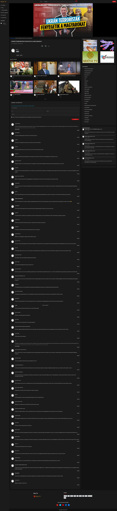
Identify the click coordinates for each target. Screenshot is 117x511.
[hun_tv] (1, 23)
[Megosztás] (48, 46)
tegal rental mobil (17, 312)
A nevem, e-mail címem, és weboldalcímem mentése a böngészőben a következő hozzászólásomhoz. (26, 117)
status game (17, 422)
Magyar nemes (86, 93)
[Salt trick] (12, 444)
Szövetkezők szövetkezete (88, 115)
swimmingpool (17, 205)
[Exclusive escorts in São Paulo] (12, 177)
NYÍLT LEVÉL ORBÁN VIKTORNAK (41, 75)
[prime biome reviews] (12, 161)
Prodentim (16, 153)
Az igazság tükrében (87, 72)
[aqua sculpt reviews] (12, 269)
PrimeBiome (17, 284)
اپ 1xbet (16, 139)
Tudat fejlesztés (86, 119)
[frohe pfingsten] (12, 133)
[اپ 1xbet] (12, 140)
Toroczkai (18, 55)
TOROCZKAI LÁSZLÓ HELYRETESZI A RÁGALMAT (68, 75)
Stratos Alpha (17, 333)
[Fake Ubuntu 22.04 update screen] (12, 276)
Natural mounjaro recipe (18, 401)
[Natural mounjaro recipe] (12, 402)
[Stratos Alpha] (12, 334)
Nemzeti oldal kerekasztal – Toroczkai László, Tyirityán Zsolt (22, 75)
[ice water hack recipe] (12, 255)
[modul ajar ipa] (12, 299)
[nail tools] (12, 147)
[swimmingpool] (12, 206)
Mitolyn (16, 394)
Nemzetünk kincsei (87, 99)
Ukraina (21, 55)
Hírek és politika (20, 43)
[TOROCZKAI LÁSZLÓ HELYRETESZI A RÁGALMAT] (69, 68)
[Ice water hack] (12, 481)
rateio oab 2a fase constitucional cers (20, 349)
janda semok (17, 319)
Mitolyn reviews (17, 429)
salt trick (16, 247)
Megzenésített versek (87, 95)
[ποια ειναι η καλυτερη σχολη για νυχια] (12, 465)
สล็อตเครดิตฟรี (17, 473)
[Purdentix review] (12, 416)
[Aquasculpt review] (12, 359)
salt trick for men (17, 240)
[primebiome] (12, 227)
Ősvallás (85, 103)
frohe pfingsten (17, 132)
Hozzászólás (75, 119)
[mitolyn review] (12, 262)
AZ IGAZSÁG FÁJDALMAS (40, 94)
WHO (65, 497)
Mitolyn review (17, 436)
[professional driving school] (12, 366)
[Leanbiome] (12, 213)
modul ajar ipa (17, 298)
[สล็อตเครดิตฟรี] (12, 474)
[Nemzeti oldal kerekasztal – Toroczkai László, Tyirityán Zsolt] (21, 68)
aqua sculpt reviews (18, 268)
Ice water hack (17, 480)
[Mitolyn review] (12, 437)
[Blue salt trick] (12, 451)
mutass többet (17, 129)
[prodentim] (12, 168)
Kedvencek (4, 15)
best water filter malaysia (19, 291)
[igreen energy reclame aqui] (12, 388)
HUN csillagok (86, 91)
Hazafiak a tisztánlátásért (88, 87)
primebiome (17, 226)
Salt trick (16, 443)
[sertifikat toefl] (12, 220)
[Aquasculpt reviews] (12, 381)
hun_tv (4, 23)
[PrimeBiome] (12, 285)
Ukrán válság (86, 121)
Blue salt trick (17, 450)
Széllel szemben (86, 111)
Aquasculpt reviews (18, 380)
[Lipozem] (12, 192)
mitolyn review (17, 261)
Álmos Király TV (86, 74)
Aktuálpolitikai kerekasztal (88, 70)
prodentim (16, 167)
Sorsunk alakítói (86, 107)
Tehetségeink (86, 117)
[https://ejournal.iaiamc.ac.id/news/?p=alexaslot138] (12, 327)
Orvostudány (86, 101)
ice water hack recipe (18, 254)
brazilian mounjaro (17, 233)
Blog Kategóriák (4, 10)
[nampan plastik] (12, 184)
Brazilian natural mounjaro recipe (20, 408)
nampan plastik (17, 183)
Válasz (78, 130)
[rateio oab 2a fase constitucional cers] (12, 350)
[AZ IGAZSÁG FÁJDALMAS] (45, 86)
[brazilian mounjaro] (12, 234)
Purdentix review (17, 415)
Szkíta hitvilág (86, 113)
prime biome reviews (18, 160)
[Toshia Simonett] (12, 124)
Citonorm (85, 76)
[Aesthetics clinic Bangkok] (12, 373)
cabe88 (16, 305)
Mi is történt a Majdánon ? (16, 94)
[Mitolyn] (12, 395)
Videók (14, 38)
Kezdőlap (3, 5)
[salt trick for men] (12, 241)
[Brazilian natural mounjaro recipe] (12, 409)
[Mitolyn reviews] (12, 430)
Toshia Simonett (17, 123)
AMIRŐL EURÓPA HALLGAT (64, 94)
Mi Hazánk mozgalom (87, 97)
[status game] (12, 423)
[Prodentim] (12, 154)
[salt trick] (12, 248)
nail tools (16, 146)
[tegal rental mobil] (12, 313)
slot (15, 340)
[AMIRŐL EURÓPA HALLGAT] (69, 86)
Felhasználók (4, 17)
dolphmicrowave (17, 457)
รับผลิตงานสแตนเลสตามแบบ (19, 198)
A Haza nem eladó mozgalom (88, 68)
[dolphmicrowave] (12, 458)
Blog (2, 7)
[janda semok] (12, 320)
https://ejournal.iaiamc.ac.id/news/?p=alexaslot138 (22, 326)
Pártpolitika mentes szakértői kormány (90, 105)
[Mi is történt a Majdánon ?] (21, 86)
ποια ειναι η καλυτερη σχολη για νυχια (21, 464)
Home (11, 38)
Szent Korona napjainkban (88, 109)
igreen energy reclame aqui (19, 387)
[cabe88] (12, 306)
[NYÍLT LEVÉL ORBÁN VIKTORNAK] (45, 68)
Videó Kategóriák (5, 12)
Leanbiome (16, 212)
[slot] (12, 341)
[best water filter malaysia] (12, 292)
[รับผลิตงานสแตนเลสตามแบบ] (12, 199)
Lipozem (16, 191)
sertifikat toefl (17, 219)
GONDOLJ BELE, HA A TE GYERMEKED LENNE (92, 129)
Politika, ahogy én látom (88, 136)
